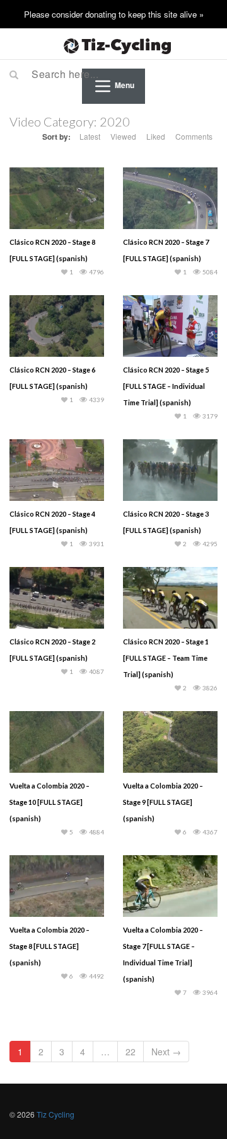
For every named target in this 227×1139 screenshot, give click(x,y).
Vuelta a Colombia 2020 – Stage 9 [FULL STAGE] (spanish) (163, 802)
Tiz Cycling (55, 1114)
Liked (155, 136)
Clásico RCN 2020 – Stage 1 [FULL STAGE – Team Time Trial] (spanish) (166, 657)
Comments (193, 136)
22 (130, 1051)
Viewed (123, 136)
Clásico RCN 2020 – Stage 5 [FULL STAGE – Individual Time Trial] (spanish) (166, 386)
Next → (166, 1051)
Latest (89, 136)
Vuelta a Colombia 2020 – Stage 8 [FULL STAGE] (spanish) (49, 946)
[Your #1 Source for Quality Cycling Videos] (113, 44)
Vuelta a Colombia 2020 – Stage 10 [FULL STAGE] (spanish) (49, 802)
